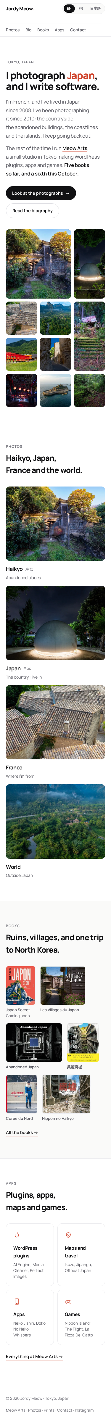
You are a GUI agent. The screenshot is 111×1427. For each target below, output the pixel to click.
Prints (49, 1410)
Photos (13, 30)
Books (43, 30)
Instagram (84, 1410)
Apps (59, 30)
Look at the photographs (41, 193)
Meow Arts (74, 148)
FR (81, 8)
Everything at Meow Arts (34, 1356)
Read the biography (32, 210)
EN (69, 8)
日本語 (95, 8)
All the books (22, 1132)
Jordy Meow (20, 8)
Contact (78, 30)
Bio (28, 30)
